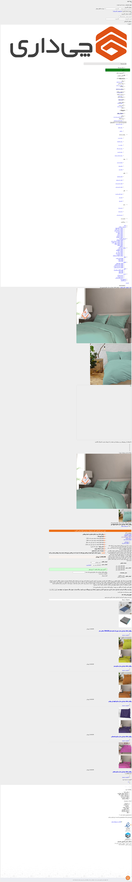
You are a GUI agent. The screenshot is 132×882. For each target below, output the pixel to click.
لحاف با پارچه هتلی (119, 180)
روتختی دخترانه (120, 106)
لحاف (124, 262)
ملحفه (127, 287)
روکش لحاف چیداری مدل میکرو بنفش (122, 772)
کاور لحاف (122, 287)
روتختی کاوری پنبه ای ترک (118, 117)
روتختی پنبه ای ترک (119, 89)
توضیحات (127, 541)
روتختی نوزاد (120, 99)
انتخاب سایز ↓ (104, 564)
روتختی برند (120, 145)
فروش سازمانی (125, 811)
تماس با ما (126, 792)
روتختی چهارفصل (119, 228)
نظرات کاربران (125, 543)
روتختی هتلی (120, 96)
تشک (125, 257)
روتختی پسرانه (120, 103)
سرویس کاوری (122, 238)
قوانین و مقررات (125, 797)
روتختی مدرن (120, 138)
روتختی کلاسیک (120, 141)
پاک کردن (88, 565)
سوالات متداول (125, 798)
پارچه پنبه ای (120, 208)
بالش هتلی (121, 201)
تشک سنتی (121, 169)
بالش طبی (121, 197)
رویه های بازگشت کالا (124, 794)
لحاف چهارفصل (120, 176)
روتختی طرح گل (120, 148)
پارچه (124, 274)
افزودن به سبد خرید (103, 573)
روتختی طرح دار (120, 92)
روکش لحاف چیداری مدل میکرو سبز (122, 666)
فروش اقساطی (125, 809)
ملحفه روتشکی (120, 113)
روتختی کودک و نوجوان (119, 155)
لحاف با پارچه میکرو (119, 187)
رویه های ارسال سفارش (123, 793)
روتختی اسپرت (120, 152)
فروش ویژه (123, 279)
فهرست (127, 282)
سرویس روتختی (122, 226)
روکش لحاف (120, 127)
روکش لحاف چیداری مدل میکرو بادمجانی (121, 737)
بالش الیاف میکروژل (119, 194)
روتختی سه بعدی (122, 247)
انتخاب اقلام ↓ (104, 561)
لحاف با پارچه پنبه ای (119, 183)
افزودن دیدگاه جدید (53, 589)
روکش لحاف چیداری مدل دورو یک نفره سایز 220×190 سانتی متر (115, 631)
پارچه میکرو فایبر (120, 215)
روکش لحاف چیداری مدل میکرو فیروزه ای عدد (96, 572)
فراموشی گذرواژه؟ (117, 11)
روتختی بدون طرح (119, 85)
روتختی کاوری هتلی (119, 124)
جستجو (112, 122)
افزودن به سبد (125, 635)
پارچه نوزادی (120, 211)
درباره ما (127, 803)
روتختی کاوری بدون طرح (118, 120)
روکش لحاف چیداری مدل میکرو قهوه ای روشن (119, 701)
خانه (125, 225)
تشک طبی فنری (120, 162)
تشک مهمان (120, 166)
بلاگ (128, 812)
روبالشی (121, 131)
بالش (125, 268)
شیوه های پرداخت (125, 795)
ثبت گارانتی (123, 280)
